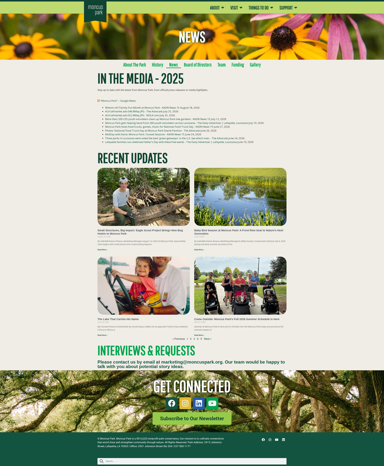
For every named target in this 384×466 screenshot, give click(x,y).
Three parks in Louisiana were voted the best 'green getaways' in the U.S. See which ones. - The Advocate (166, 138)
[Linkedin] (199, 403)
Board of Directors (198, 64)
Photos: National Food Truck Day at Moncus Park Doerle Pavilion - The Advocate (152, 130)
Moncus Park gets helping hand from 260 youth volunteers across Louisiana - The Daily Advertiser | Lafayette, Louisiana (176, 123)
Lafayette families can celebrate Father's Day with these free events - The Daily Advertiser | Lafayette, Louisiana (171, 142)
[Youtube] (212, 403)
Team (222, 64)
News (173, 64)
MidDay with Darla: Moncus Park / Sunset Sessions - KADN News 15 (144, 134)
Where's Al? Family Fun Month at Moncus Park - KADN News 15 (142, 107)
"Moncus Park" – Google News (118, 100)
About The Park (134, 64)
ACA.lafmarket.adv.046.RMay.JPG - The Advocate (133, 111)
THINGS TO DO (259, 7)
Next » (208, 338)
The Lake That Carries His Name (118, 319)
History (157, 64)
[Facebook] (171, 403)
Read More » (103, 250)
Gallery (255, 64)
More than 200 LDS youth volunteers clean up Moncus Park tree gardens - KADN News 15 (157, 119)
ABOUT (215, 7)
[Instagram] (185, 403)
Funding (238, 64)
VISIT (234, 7)
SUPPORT (286, 7)
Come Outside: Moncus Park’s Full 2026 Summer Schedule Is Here (236, 319)
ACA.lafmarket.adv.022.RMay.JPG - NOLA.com (132, 115)
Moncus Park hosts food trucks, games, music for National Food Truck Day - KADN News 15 (159, 126)
